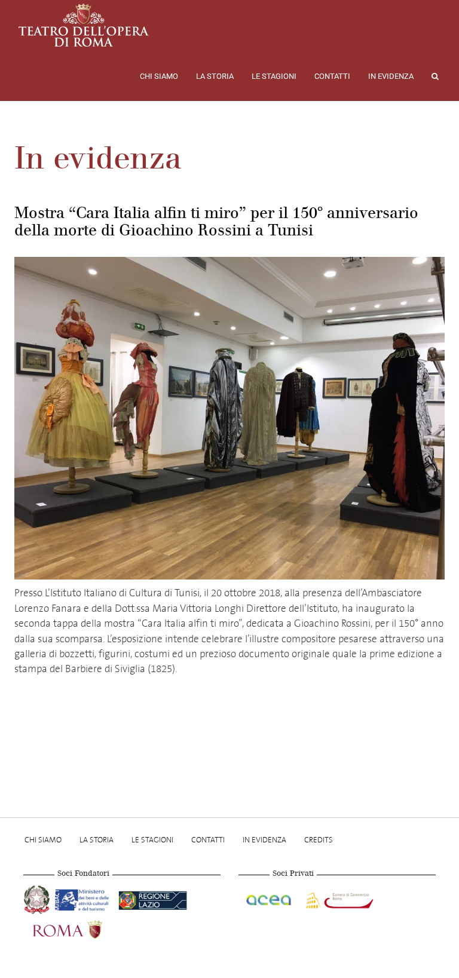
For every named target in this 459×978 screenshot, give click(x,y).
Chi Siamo (159, 76)
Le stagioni (274, 76)
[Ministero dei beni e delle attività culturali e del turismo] (84, 898)
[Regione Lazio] (152, 898)
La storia (215, 76)
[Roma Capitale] (83, 928)
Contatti (332, 76)
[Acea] (269, 898)
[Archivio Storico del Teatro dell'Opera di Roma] (84, 25)
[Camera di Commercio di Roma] (338, 898)
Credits (318, 840)
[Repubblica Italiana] (38, 898)
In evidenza (391, 76)
